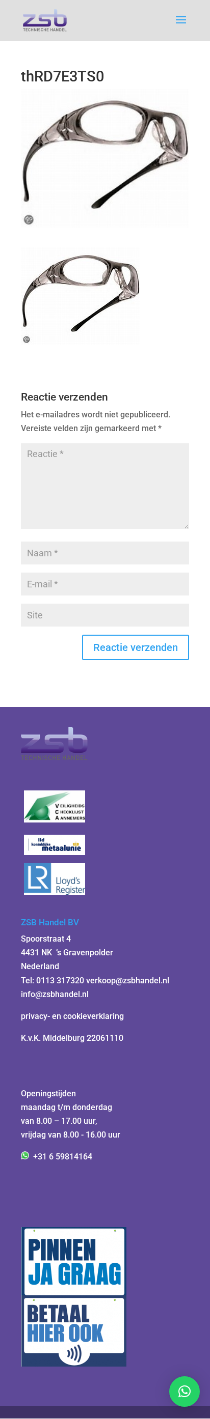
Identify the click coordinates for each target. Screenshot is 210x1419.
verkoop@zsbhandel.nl (127, 980)
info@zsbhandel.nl (55, 994)
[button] (184, 1391)
